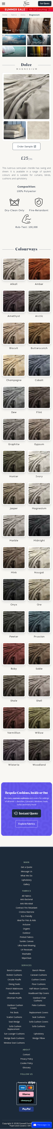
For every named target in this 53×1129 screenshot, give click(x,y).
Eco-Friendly (26, 916)
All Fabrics (26, 896)
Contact (26, 1054)
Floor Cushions (39, 984)
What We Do (26, 875)
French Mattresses (14, 988)
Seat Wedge (14, 1021)
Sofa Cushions (38, 1026)
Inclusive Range (38, 54)
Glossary (27, 1067)
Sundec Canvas (26, 941)
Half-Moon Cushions (38, 988)
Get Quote (44, 4)
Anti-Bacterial (26, 899)
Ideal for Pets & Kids (26, 920)
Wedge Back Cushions (14, 1038)
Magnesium (34, 15)
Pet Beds (14, 1012)
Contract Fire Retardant (26, 907)
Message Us (26, 871)
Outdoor (14, 42)
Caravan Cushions (39, 975)
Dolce (23, 15)
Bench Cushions (14, 970)
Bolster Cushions (14, 975)
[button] (3, 3)
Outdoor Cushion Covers (15, 1006)
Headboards (14, 993)
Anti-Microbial (26, 903)
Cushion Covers (39, 979)
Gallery (26, 884)
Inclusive (26, 924)
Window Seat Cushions (14, 1043)
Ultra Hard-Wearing (26, 945)
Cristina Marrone (26, 912)
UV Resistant (26, 949)
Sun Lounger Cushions (14, 1033)
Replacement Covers (38, 1012)
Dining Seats (14, 984)
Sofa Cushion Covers (38, 1021)
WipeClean (14, 54)
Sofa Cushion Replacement (14, 1027)
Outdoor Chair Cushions (39, 999)
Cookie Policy (26, 1063)
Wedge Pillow (39, 1038)
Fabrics (14, 15)
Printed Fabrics (26, 937)
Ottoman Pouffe (14, 997)
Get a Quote (26, 867)
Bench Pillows (38, 970)
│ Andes (14, 30)
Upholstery (27, 880)
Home (4, 15)
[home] (26, 3)
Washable (39, 42)
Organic (26, 928)
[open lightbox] (26, 96)
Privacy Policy (26, 1058)
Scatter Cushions (14, 1017)
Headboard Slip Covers (38, 993)
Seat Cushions (38, 1017)
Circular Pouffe (14, 979)
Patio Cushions (39, 1005)
